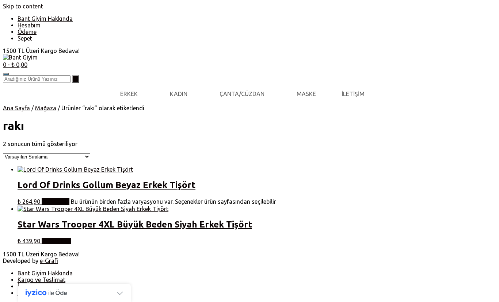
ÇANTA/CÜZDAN (242, 94)
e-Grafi (49, 260)
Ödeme (27, 31)
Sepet (25, 38)
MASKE (306, 94)
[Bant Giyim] (20, 57)
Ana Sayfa (16, 108)
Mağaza (45, 108)
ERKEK (129, 94)
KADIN (178, 94)
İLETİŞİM (353, 94)
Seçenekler (55, 201)
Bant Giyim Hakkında (45, 18)
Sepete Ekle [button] (56, 241)
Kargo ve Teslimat (41, 279)
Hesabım (29, 25)
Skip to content (23, 6)
